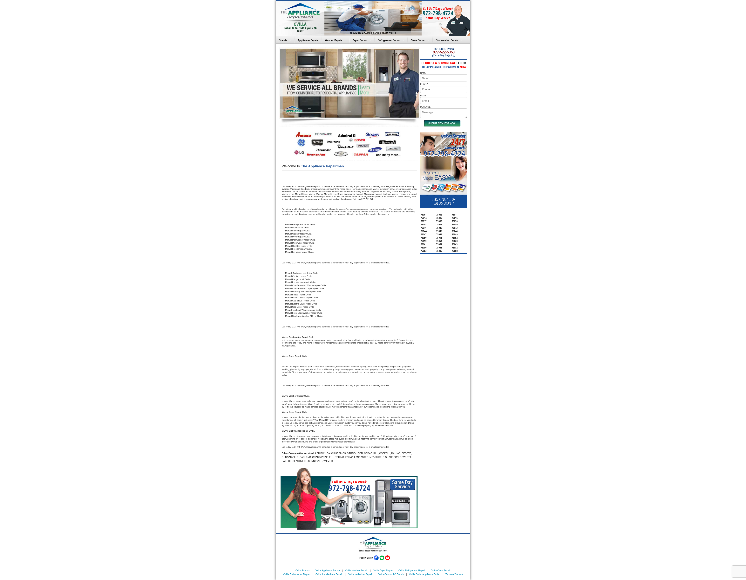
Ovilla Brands (302, 570)
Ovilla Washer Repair (356, 570)
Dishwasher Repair (447, 40)
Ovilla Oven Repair (441, 570)
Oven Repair (418, 40)
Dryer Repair (359, 40)
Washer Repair (333, 40)
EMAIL (423, 95)
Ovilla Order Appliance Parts (424, 574)
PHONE (424, 84)
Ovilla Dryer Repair (383, 570)
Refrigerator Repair (389, 40)
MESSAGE (425, 106)
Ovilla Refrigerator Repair (411, 570)
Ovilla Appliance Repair (327, 570)
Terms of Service (454, 574)
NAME (423, 72)
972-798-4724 (438, 13)
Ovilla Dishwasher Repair (296, 574)
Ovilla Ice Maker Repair (360, 574)
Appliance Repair (308, 40)
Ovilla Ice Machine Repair (329, 574)
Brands (283, 40)
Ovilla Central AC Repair (391, 574)
